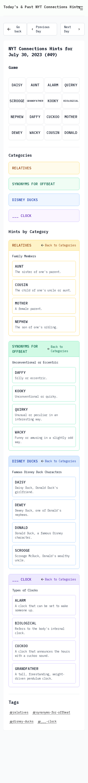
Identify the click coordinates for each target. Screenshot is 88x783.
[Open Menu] (80, 7)
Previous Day (43, 29)
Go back (18, 29)
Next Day (67, 29)
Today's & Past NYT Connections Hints (41, 7)
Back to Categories (60, 245)
